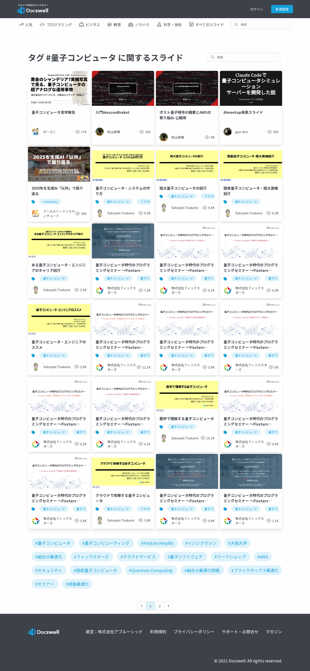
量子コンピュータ (118, 201)
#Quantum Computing (150, 570)
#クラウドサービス (138, 557)
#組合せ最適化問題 (201, 570)
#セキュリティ (48, 570)
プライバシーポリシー (194, 631)
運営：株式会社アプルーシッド (114, 631)
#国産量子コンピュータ (95, 570)
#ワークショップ (230, 557)
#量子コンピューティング (105, 543)
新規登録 (282, 9)
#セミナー (44, 584)
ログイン (256, 9)
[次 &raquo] (168, 606)
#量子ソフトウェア (185, 557)
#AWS (262, 557)
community (50, 201)
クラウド (145, 201)
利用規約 (158, 631)
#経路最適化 (77, 584)
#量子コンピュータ (52, 543)
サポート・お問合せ (240, 631)
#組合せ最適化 (48, 557)
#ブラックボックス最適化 (254, 570)
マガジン (274, 631)
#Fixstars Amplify (157, 543)
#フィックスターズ (91, 557)
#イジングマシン (200, 543)
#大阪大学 (237, 543)
